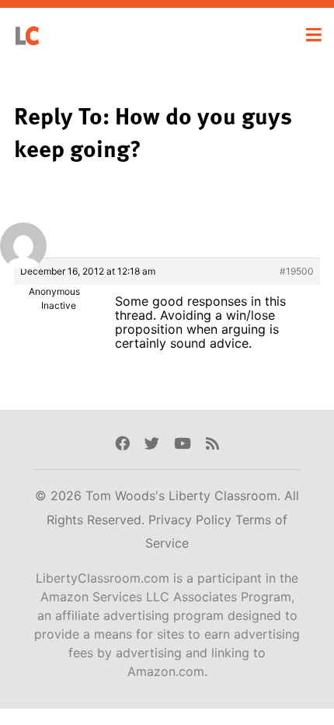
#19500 (297, 271)
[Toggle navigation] (314, 35)
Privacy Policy (191, 519)
